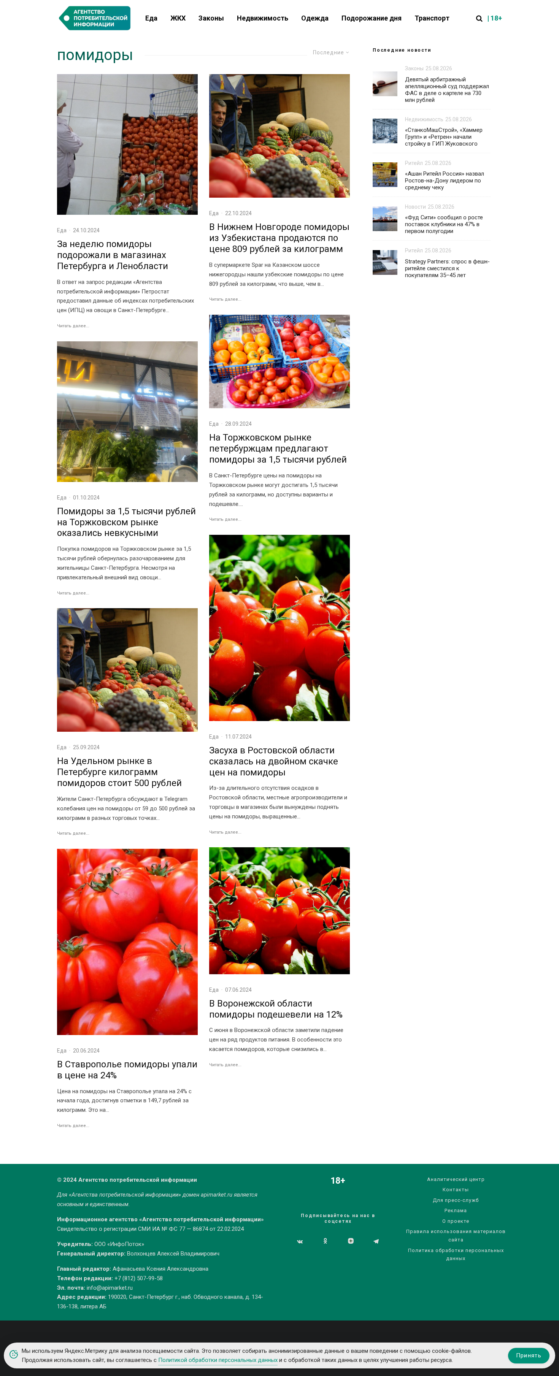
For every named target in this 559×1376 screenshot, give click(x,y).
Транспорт (431, 18)
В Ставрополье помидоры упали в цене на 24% (127, 1070)
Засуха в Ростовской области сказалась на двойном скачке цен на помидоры (273, 761)
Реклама (456, 1210)
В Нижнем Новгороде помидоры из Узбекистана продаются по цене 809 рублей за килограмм (279, 238)
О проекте (455, 1221)
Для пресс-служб (456, 1200)
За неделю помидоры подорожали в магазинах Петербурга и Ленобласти (112, 255)
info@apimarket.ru (110, 1287)
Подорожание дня (371, 18)
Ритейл (414, 163)
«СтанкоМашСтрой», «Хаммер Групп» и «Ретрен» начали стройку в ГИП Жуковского (444, 137)
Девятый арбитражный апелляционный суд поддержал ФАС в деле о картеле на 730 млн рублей (447, 89)
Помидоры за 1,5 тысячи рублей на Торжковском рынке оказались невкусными (126, 522)
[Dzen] (351, 1241)
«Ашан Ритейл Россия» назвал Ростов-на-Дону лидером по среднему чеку (444, 180)
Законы (211, 18)
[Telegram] (376, 1241)
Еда (151, 18)
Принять (529, 1355)
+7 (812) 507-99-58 (138, 1278)
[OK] (325, 1241)
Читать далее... (73, 325)
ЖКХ (178, 18)
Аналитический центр (456, 1179)
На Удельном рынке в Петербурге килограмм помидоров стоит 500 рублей (119, 772)
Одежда (315, 18)
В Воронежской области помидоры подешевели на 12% (276, 1009)
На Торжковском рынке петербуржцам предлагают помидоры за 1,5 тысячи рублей (278, 448)
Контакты (456, 1189)
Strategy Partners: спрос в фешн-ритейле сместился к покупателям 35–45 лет (447, 268)
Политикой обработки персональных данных (218, 1360)
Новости (415, 207)
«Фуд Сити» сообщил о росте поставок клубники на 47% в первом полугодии (444, 224)
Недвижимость (262, 18)
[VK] (300, 1241)
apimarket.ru (216, 1194)
